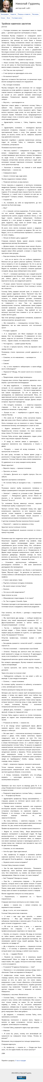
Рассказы (35, 14)
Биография (5, 14)
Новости (13, 14)
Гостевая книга (17, 18)
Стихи (3, 18)
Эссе (8, 18)
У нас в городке (20, 1060)
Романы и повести (24, 14)
